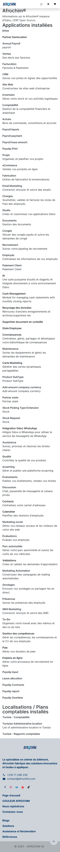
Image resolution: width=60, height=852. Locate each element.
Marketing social (12, 521)
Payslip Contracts (13, 684)
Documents (9, 220)
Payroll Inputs (10, 129)
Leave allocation (12, 678)
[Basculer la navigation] (41, 4)
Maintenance (10, 348)
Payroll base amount (14, 142)
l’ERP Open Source (24, 20)
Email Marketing (12, 185)
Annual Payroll (11, 43)
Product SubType (13, 377)
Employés (8, 255)
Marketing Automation (16, 570)
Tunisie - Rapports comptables (21, 733)
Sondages (8, 584)
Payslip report (10, 691)
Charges (7, 196)
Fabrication (9, 175)
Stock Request (11, 418)
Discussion (9, 487)
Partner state (10, 397)
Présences (8, 598)
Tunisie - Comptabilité (15, 717)
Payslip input (10, 672)
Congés (7, 230)
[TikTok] (28, 787)
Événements (10, 477)
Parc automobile (12, 546)
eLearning (8, 466)
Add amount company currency (21, 387)
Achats (6, 119)
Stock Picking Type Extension (20, 407)
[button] (54, 841)
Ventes (6, 53)
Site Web (7, 84)
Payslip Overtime (12, 697)
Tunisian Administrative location (22, 723)
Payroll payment (12, 135)
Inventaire (8, 94)
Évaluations (9, 536)
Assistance (9, 442)
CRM (5, 74)
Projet (6, 155)
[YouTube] (22, 787)
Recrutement (10, 244)
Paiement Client (12, 265)
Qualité (6, 456)
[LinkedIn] (16, 787)
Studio (6, 210)
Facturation (9, 64)
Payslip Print (10, 148)
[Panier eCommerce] (48, 4)
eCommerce (9, 165)
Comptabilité (10, 105)
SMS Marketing (11, 609)
